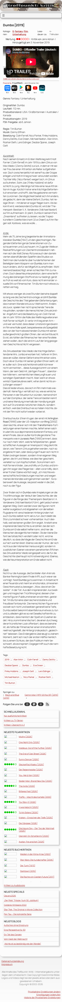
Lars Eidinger (44, 671)
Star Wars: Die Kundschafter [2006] (37, 859)
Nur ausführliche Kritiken (15, 715)
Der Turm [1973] (27, 865)
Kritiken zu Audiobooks (14, 885)
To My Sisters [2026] (28, 812)
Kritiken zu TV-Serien (13, 720)
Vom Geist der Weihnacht (15, 939)
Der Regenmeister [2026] (31, 769)
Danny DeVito (49, 659)
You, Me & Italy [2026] (29, 775)
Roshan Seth (45, 677)
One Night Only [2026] (29, 742)
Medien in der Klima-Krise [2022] (35, 854)
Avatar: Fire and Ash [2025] (31, 841)
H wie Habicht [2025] (29, 807)
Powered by (7, 83)
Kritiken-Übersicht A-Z (14, 724)
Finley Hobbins (11, 671)
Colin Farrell (32, 659)
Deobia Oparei (11, 665)
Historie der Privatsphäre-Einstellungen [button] (42, 997)
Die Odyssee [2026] (28, 823)
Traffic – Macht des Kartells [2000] (35, 797)
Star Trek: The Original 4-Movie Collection (23, 909)
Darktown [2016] (28, 871)
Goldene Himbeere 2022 (15, 904)
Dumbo (25, 665)
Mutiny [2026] (25, 736)
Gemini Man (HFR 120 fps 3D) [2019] (41, 694)
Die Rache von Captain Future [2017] (37, 876)
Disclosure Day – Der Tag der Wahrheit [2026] (36, 829)
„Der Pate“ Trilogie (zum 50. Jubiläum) (21, 900)
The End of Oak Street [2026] (32, 753)
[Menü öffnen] (3, 15)
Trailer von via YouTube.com (21, 79)
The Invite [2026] (27, 786)
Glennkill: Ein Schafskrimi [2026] (34, 836)
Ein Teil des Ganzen (13, 934)
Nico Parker (28, 677)
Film (26, 31)
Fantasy (19, 31)
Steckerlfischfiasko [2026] (31, 764)
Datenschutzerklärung (13, 961)
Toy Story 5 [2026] (27, 802)
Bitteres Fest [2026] (28, 791)
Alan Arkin (18, 659)
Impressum (7, 964)
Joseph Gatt (28, 671)
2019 (7, 659)
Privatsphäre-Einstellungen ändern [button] (44, 991)
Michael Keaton (12, 677)
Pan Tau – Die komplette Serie (17, 914)
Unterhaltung (19, 34)
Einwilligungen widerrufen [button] (48, 994)
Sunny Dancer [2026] (29, 759)
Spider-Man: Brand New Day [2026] (35, 780)
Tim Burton (10, 682)
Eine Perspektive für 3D (14, 929)
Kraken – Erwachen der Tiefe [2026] (36, 817)
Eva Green (38, 665)
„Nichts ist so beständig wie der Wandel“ (22, 943)
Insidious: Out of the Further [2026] (35, 748)
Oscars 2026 (10, 895)
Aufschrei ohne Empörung (16, 925)
